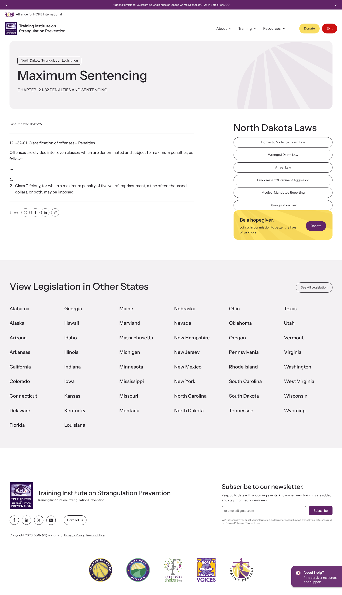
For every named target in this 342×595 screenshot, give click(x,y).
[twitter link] (39, 520)
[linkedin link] (26, 520)
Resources (272, 28)
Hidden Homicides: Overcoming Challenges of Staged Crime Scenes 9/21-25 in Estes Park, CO (171, 5)
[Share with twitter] (25, 212)
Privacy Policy (74, 535)
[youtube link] (51, 520)
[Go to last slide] (6, 4)
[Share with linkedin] (45, 212)
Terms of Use (95, 535)
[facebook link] (14, 520)
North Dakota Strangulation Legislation (49, 60)
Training (245, 28)
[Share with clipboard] (55, 212)
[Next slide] (335, 4)
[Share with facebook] (35, 212)
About (221, 28)
